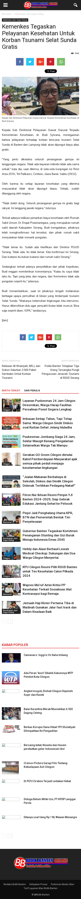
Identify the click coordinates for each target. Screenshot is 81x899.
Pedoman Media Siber (62, 884)
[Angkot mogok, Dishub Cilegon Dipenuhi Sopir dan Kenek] (10, 695)
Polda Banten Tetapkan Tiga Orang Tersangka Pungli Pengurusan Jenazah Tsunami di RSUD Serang (60, 371)
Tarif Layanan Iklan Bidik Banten (40, 888)
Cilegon (6, 410)
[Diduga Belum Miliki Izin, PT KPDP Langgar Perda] (10, 803)
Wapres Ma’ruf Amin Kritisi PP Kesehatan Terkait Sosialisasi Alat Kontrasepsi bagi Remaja (47, 589)
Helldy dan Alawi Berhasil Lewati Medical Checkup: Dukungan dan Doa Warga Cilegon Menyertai (49, 553)
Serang (6, 504)
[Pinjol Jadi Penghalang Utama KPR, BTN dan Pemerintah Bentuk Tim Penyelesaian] (11, 517)
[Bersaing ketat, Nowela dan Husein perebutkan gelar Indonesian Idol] (11, 747)
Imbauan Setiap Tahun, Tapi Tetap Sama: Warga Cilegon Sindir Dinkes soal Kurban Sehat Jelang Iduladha (48, 423)
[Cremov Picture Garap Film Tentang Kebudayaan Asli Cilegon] (10, 767)
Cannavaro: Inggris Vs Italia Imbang (46, 655)
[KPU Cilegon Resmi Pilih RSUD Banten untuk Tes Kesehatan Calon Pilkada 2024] (11, 571)
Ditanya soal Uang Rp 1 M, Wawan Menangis (50, 817)
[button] (75, 5)
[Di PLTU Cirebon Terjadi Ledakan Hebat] (10, 785)
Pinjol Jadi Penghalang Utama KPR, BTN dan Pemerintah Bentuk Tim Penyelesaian (48, 517)
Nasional (7, 522)
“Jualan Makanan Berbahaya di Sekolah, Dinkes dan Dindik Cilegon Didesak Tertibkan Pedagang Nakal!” (49, 481)
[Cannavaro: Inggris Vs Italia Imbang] (11, 658)
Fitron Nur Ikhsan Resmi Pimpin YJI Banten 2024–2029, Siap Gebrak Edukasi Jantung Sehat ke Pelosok (48, 499)
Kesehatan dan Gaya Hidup (15, 20)
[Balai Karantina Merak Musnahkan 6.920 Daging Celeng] (11, 713)
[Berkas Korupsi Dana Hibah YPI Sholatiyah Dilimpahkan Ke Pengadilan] (11, 729)
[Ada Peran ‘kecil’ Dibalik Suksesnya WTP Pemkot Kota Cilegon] (11, 677)
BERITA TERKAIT (11, 390)
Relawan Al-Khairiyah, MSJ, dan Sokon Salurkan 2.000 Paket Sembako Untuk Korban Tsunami (21, 371)
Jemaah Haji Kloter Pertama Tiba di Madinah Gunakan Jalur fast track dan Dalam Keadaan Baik (49, 607)
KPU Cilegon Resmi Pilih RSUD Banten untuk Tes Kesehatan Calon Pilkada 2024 (50, 571)
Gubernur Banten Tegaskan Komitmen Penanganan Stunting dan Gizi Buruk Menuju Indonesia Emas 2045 (50, 535)
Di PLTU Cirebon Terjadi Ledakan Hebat (47, 781)
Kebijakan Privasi (38, 884)
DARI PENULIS (32, 390)
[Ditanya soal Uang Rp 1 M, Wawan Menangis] (11, 820)
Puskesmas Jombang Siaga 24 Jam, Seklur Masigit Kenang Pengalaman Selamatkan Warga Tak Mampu (49, 441)
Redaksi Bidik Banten (15, 884)
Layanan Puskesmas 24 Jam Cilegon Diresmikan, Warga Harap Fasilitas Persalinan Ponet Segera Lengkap (49, 405)
